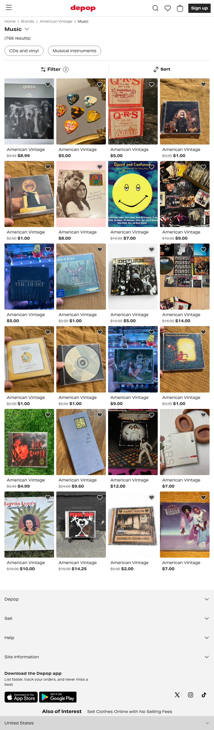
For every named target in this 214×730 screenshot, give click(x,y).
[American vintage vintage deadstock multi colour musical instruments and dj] (81, 111)
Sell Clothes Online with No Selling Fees (129, 711)
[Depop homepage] (83, 8)
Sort (165, 69)
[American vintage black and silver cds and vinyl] (81, 359)
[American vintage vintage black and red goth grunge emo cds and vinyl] (81, 525)
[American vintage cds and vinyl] (29, 194)
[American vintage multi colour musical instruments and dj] (133, 111)
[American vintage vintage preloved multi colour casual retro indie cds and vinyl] (81, 194)
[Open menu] (8, 7)
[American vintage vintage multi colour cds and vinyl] (133, 277)
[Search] (155, 8)
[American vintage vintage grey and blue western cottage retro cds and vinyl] (81, 442)
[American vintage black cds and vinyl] (29, 111)
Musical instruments (74, 50)
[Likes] (168, 8)
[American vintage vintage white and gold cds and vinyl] (29, 525)
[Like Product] (48, 84)
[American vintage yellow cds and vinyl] (29, 359)
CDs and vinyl (24, 50)
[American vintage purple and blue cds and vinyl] (185, 525)
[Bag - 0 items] (180, 8)
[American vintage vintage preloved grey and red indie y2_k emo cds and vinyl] (185, 442)
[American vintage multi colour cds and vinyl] (185, 111)
